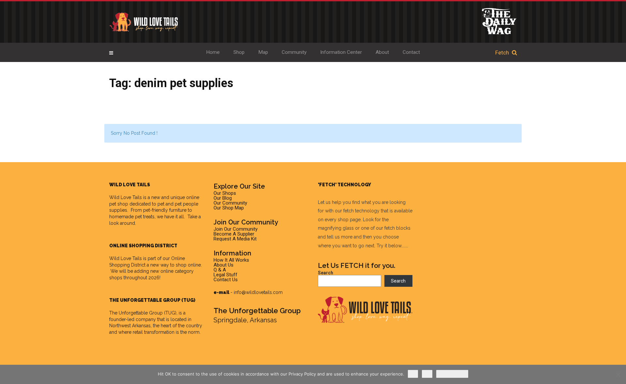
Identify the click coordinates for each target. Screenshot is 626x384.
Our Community (230, 203)
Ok (413, 373)
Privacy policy (452, 373)
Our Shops (225, 193)
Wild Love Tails (125, 197)
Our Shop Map (229, 208)
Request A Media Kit (235, 239)
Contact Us (226, 280)
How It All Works (231, 260)
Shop (239, 52)
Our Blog (223, 198)
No (427, 373)
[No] (618, 374)
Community (294, 52)
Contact (411, 52)
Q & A (220, 270)
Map (263, 52)
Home (213, 52)
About (382, 52)
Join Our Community (236, 229)
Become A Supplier (234, 234)
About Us (223, 265)
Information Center (341, 52)
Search (325, 272)
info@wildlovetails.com (258, 292)
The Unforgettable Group (136, 312)
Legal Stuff (225, 275)
